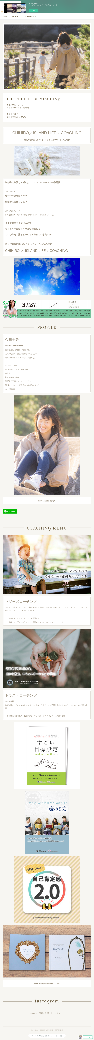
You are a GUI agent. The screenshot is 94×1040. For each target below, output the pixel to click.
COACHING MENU (29, 16)
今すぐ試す (33, 10)
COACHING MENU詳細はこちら (47, 983)
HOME (4, 16)
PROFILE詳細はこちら (47, 501)
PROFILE (15, 16)
